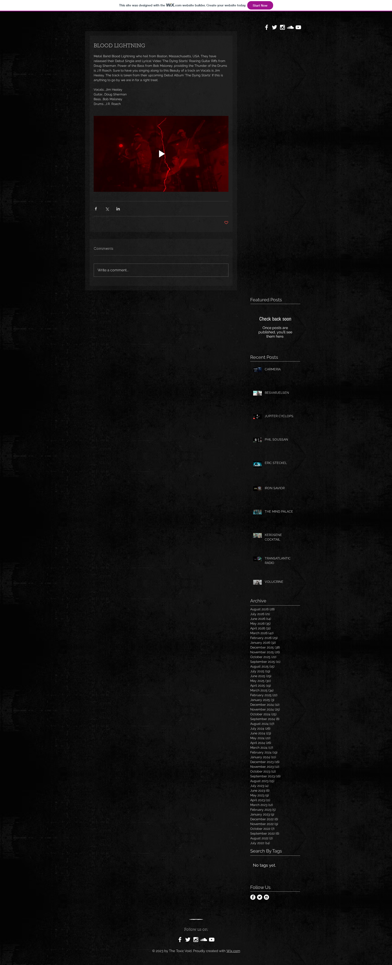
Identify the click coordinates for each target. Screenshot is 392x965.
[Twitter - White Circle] (259, 897)
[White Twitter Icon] (274, 27)
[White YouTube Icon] (298, 27)
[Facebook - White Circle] (252, 897)
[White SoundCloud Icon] (290, 27)
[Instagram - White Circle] (266, 897)
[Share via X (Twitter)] (107, 209)
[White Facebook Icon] (266, 27)
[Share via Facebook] (96, 209)
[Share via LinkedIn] (118, 209)
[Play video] (161, 154)
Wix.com (233, 951)
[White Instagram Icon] (282, 27)
